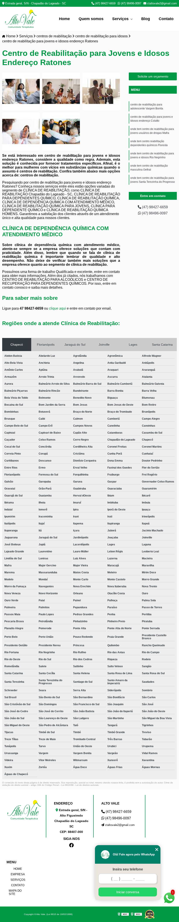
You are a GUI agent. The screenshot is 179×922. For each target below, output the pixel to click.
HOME (18, 868)
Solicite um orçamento (153, 76)
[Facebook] (69, 841)
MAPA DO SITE (15, 892)
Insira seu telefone (128, 869)
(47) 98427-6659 (104, 3)
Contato (166, 19)
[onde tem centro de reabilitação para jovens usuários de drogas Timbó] (61, 131)
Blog (145, 19)
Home (64, 19)
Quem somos (91, 19)
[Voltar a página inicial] (20, 19)
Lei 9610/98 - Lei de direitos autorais (79, 785)
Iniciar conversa (127, 892)
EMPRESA (18, 874)
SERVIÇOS (17, 879)
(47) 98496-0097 (130, 3)
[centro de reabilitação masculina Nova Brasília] (61, 91)
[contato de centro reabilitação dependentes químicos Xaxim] (21, 131)
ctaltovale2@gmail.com (161, 3)
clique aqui (57, 308)
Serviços (121, 19)
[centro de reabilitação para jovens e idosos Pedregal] (101, 91)
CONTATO (17, 885)
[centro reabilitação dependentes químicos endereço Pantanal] (21, 91)
